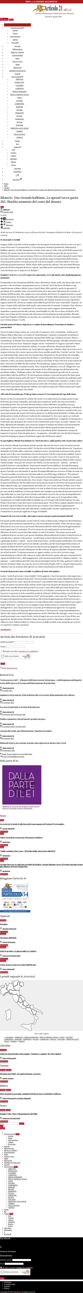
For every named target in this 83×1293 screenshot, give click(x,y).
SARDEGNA (19, 119)
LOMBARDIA (19, 104)
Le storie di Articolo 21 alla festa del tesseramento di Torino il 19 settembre (32, 824)
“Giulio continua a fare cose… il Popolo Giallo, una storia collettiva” (28, 851)
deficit (9, 668)
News (2, 820)
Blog (2, 207)
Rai (17, 144)
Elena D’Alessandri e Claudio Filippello (16, 1098)
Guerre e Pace (17, 62)
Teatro (13, 165)
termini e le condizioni (28, 651)
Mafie (17, 59)
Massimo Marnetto (9, 929)
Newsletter (17, 172)
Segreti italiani (17, 55)
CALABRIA (19, 86)
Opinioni (3, 920)
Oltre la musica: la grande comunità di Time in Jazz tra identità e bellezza (30, 1094)
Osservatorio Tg (8, 688)
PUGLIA (19, 116)
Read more (4, 832)
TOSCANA (19, 125)
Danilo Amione (7, 1078)
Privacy (7, 1288)
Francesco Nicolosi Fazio (11, 956)
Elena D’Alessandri (9, 1058)
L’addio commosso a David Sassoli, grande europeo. (23, 719)
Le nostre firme (9, 1284)
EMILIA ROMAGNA (20, 92)
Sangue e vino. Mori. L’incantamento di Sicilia (18, 1114)
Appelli (17, 74)
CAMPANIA (19, 89)
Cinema (13, 153)
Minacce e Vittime (17, 52)
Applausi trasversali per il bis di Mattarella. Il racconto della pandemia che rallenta (37, 695)
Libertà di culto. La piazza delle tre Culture (18, 951)
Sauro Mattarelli (8, 969)
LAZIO (19, 98)
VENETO (19, 138)
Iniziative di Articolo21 (17, 71)
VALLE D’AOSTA (19, 134)
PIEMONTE (19, 113)
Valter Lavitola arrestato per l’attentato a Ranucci (21, 838)
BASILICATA (19, 82)
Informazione (15, 37)
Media (17, 141)
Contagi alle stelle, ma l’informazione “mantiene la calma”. (26, 731)
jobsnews (6, 210)
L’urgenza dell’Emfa (8, 938)
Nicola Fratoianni (8, 942)
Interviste (17, 169)
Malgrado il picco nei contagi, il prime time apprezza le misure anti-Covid (33, 743)
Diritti (17, 65)
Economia (15, 43)
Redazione (6, 842)
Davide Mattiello (8, 829)
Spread (14, 668)
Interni (15, 30)
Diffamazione (17, 49)
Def (5, 668)
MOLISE (19, 110)
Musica (13, 162)
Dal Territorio (16, 77)
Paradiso (3, 924)
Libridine (13, 159)
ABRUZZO (19, 79)
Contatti (7, 1286)
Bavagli (17, 46)
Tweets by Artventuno (8, 1251)
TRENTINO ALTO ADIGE (20, 128)
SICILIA (19, 122)
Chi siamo (7, 1282)
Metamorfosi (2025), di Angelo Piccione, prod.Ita (20, 1074)
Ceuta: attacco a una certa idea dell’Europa (18, 965)
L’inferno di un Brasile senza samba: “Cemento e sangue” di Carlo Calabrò (30, 1054)
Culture (15, 40)
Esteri (15, 34)
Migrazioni (17, 68)
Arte (13, 150)
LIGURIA (19, 101)
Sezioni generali (16, 28)
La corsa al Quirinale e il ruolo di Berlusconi (20, 707)
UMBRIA (19, 131)
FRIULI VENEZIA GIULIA (19, 95)
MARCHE (19, 107)
